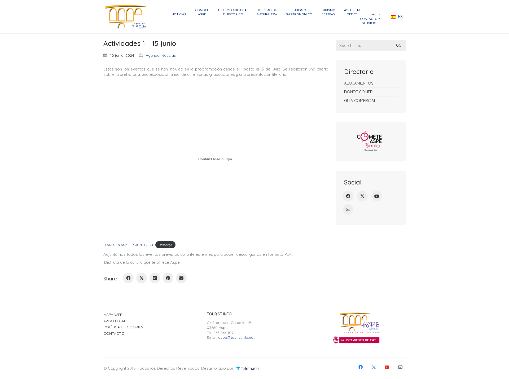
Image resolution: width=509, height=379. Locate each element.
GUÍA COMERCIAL (360, 100)
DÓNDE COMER (358, 91)
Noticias (168, 55)
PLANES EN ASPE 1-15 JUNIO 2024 (128, 245)
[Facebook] (128, 278)
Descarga (165, 245)
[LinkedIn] (155, 278)
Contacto (114, 333)
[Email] (181, 278)
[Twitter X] (141, 278)
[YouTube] (376, 196)
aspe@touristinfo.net (236, 337)
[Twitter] (362, 196)
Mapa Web (112, 314)
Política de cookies (123, 327)
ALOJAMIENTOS (359, 83)
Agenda (153, 55)
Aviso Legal (114, 321)
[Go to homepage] (127, 17)
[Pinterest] (168, 278)
